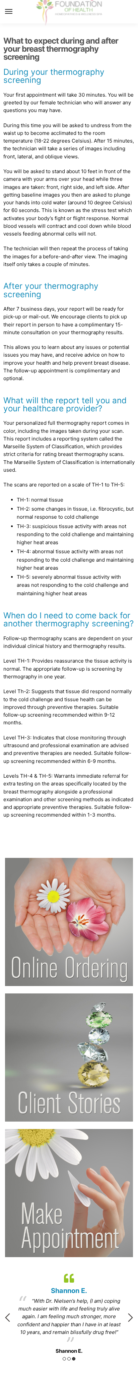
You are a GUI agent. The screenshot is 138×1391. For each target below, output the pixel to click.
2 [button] (69, 1358)
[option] (69, 1312)
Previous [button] (7, 1317)
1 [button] (64, 1358)
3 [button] (73, 1358)
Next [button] (130, 1317)
